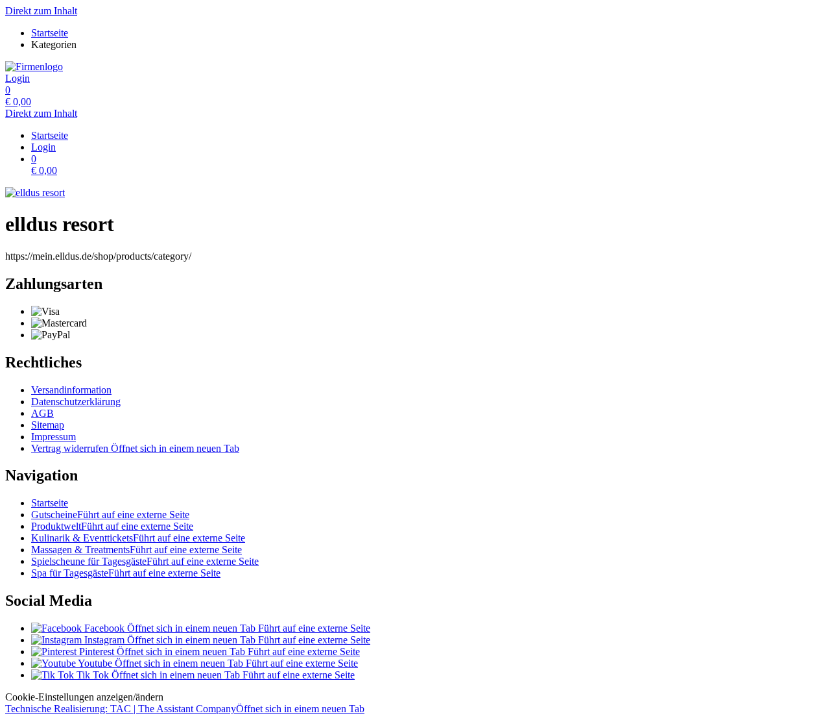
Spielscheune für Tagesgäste (145, 561)
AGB (42, 413)
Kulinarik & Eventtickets (138, 537)
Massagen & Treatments (136, 549)
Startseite (49, 502)
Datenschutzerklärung (76, 401)
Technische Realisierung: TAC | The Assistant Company (184, 708)
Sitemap (47, 424)
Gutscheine (110, 514)
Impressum (53, 436)
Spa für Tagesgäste (125, 572)
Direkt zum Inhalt (41, 10)
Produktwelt (112, 526)
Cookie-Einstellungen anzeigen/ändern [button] (84, 696)
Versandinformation (71, 389)
